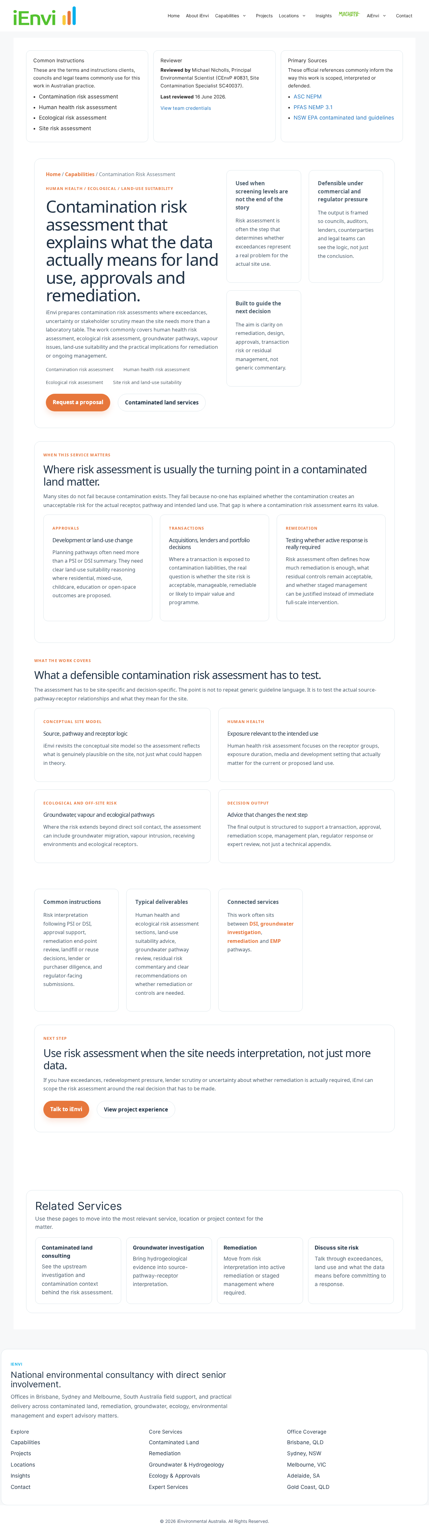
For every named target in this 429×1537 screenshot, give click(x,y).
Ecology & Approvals (174, 1476)
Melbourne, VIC (306, 1465)
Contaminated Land (174, 1442)
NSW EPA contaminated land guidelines (344, 117)
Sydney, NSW (304, 1453)
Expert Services (168, 1487)
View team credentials (185, 108)
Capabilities (227, 15)
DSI (253, 923)
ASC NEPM (308, 96)
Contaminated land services (161, 402)
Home (174, 15)
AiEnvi (373, 15)
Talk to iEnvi (66, 1109)
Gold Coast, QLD (308, 1487)
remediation (242, 941)
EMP (275, 941)
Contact (404, 15)
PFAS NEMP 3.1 (313, 107)
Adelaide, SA (303, 1476)
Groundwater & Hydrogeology (186, 1465)
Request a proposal (78, 402)
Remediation (165, 1453)
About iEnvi (197, 15)
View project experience (136, 1109)
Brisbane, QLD (305, 1442)
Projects (264, 15)
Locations (289, 15)
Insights (324, 15)
